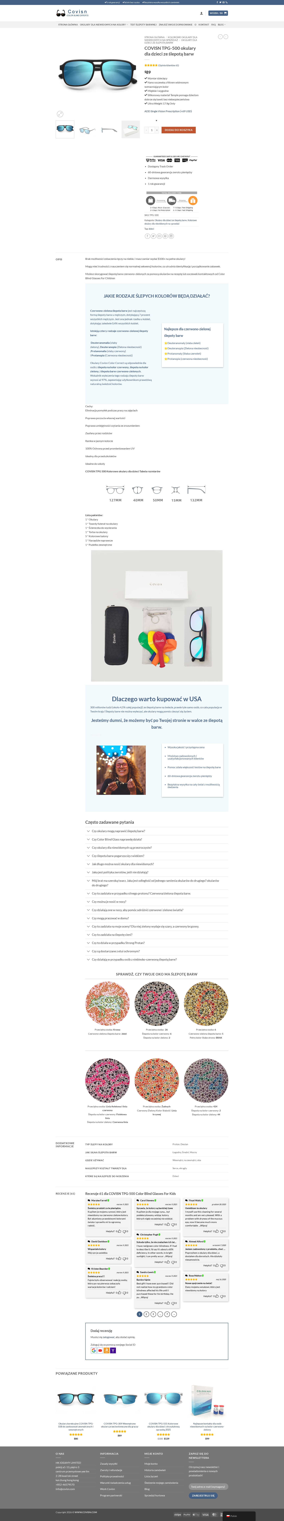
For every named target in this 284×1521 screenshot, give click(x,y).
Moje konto (151, 1463)
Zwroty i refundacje (111, 1470)
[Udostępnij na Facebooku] (147, 236)
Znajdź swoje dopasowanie (175, 24)
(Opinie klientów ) (168, 65)
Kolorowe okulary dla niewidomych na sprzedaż (170, 38)
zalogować (109, 1337)
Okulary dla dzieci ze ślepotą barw (170, 41)
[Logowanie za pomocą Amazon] (106, 1350)
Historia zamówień (155, 1470)
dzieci (151, 228)
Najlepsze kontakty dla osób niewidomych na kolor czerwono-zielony (207, 1426)
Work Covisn (107, 1488)
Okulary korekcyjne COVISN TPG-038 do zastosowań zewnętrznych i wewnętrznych (76, 1426)
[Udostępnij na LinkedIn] (171, 236)
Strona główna (68, 24)
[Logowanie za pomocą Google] (94, 1350)
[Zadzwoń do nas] (227, 2)
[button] (201, 13)
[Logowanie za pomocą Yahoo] (113, 1350)
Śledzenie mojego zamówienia (161, 1482)
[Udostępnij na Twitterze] (153, 236)
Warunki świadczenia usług (115, 1482)
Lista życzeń (151, 1476)
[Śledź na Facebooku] (217, 2)
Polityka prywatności (112, 1476)
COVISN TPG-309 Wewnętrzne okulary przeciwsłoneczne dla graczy (119, 1425)
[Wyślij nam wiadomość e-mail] (224, 2)
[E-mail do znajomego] (159, 236)
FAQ (213, 24)
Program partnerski (111, 1495)
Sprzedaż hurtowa (154, 1495)
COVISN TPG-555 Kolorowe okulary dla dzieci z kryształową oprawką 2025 (163, 1426)
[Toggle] (88, 831)
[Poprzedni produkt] (226, 36)
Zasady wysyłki (108, 1463)
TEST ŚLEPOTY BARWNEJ (143, 24)
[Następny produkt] (220, 36)
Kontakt (204, 24)
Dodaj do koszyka (178, 129)
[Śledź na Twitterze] (220, 2)
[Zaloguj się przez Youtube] (100, 1350)
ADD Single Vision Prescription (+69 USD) (168, 111)
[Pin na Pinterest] (165, 236)
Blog (221, 24)
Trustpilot (95, 734)
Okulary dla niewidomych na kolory (103, 24)
